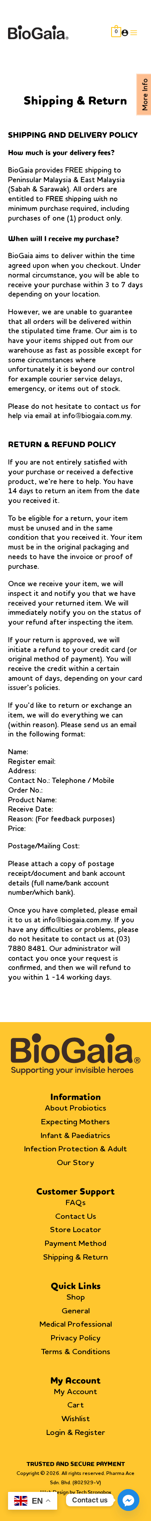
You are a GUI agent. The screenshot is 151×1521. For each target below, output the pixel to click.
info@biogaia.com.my (96, 416)
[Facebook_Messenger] (128, 1500)
